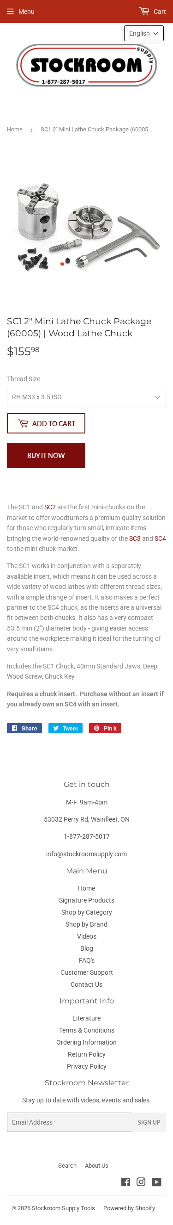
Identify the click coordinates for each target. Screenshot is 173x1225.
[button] (144, 33)
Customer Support (86, 972)
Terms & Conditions (86, 1030)
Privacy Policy (87, 1066)
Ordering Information (86, 1042)
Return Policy (87, 1054)
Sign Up (149, 1122)
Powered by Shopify (129, 1208)
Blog (86, 948)
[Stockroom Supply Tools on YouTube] (156, 1183)
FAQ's (87, 960)
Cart (159, 11)
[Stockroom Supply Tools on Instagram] (141, 1183)
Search (67, 1165)
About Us (96, 1165)
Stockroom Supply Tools (63, 1208)
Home (15, 129)
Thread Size (23, 379)
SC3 (135, 538)
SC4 (160, 538)
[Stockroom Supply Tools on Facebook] (126, 1183)
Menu (26, 11)
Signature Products (86, 900)
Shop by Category (86, 912)
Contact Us (86, 984)
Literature (86, 1018)
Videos (86, 936)
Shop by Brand (86, 924)
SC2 (50, 507)
